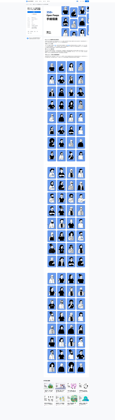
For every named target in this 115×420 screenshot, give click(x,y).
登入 (81, 1)
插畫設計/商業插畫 (34, 28)
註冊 (83, 1)
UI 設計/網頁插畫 (34, 27)
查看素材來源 (35, 14)
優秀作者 (48, 1)
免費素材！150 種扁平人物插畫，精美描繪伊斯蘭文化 (83, 403)
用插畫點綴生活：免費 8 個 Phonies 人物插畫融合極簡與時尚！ (83, 391)
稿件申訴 (36, 25)
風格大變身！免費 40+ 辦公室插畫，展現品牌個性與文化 (60, 391)
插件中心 (40, 1)
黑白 (31, 33)
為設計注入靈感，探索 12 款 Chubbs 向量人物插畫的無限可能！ (72, 391)
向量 (34, 31)
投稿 (87, 1)
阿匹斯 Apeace (34, 17)
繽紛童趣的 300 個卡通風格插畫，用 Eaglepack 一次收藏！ (60, 403)
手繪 (28, 33)
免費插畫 (68, 45)
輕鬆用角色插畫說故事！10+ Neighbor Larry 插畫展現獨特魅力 (48, 403)
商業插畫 (31, 31)
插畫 (28, 31)
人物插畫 (55, 45)
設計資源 (36, 1)
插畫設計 (30, 4)
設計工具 (44, 1)
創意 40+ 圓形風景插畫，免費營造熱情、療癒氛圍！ (72, 403)
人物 (37, 31)
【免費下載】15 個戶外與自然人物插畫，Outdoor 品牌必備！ (48, 391)
